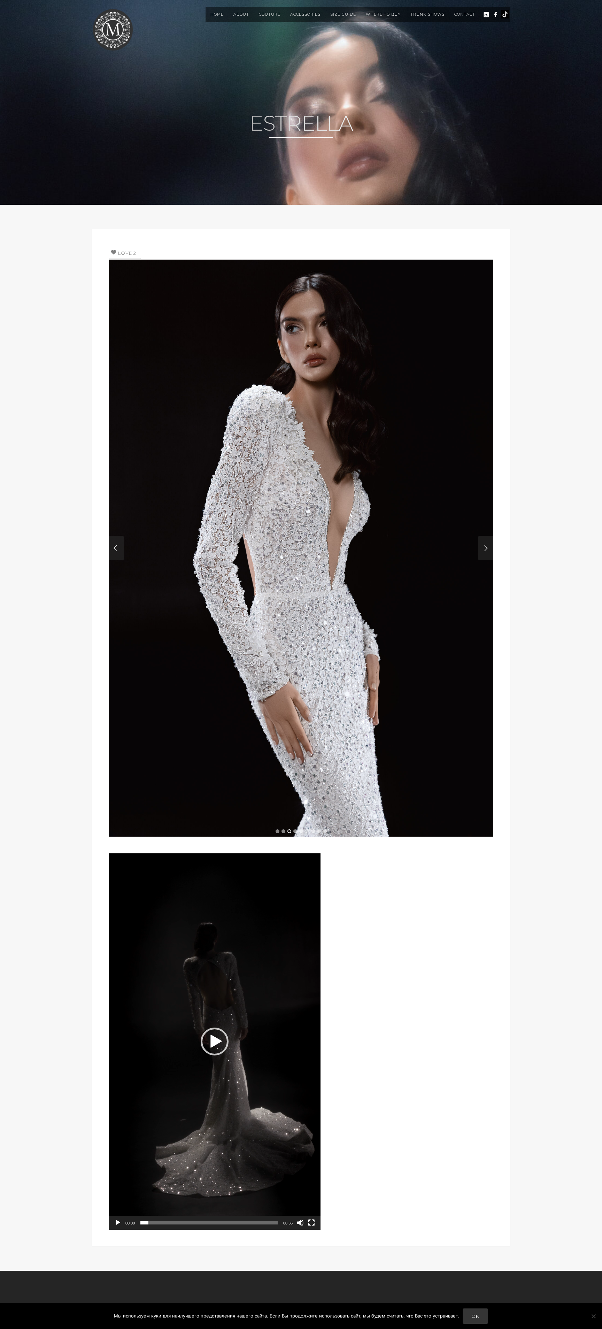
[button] (215, 1041)
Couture (269, 14)
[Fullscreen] (311, 1222)
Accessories (305, 14)
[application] (215, 1041)
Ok (475, 1316)
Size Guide (343, 14)
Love (127, 253)
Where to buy (383, 14)
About (241, 14)
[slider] (209, 1222)
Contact (464, 14)
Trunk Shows (427, 14)
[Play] (117, 1222)
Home (217, 14)
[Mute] (300, 1222)
